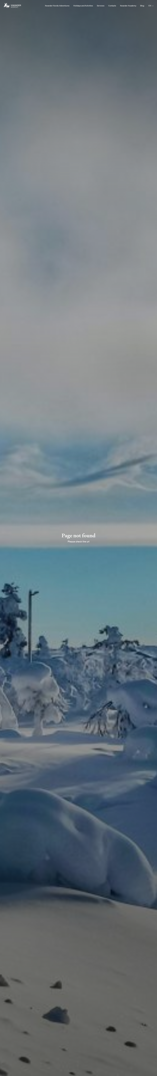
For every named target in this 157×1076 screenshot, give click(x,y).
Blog (142, 5)
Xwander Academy (128, 5)
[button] (152, 5)
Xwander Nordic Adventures (57, 5)
